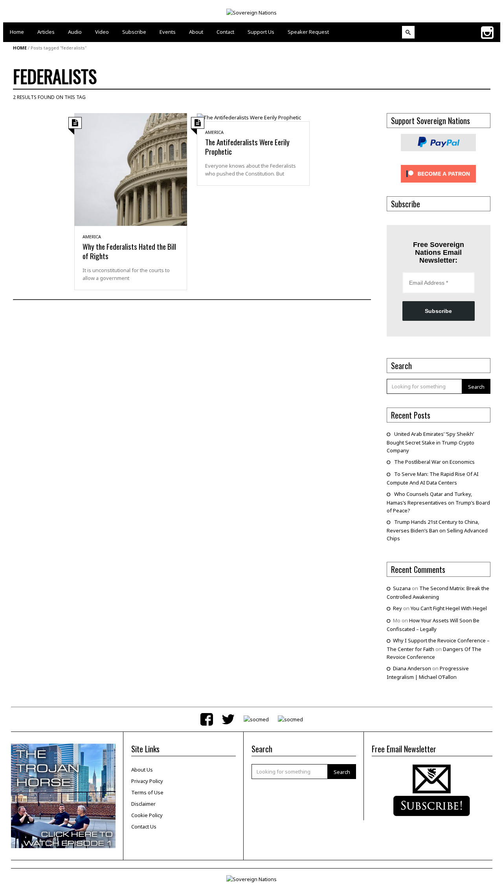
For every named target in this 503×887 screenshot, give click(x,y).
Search (476, 386)
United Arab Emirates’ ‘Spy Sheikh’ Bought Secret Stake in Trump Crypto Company (430, 442)
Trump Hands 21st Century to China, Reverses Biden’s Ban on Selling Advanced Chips (437, 530)
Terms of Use (147, 792)
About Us (142, 769)
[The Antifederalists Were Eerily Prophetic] (249, 117)
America (92, 237)
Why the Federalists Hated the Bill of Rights (129, 251)
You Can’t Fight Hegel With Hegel (449, 608)
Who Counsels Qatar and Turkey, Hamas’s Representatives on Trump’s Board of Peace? (438, 502)
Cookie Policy (147, 815)
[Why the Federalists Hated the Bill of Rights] (130, 168)
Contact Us (143, 826)
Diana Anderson (412, 668)
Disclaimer (143, 803)
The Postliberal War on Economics (434, 461)
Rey (397, 608)
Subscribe (438, 311)
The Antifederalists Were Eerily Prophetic (247, 146)
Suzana (402, 588)
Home (20, 48)
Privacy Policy (147, 781)
